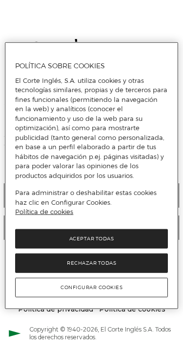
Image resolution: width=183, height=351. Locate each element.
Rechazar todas (91, 262)
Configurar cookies (91, 287)
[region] (91, 176)
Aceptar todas (91, 238)
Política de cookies (44, 211)
